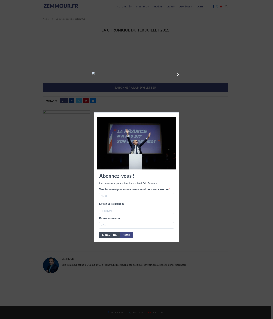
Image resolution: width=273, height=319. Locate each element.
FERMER (126, 235)
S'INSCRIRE (109, 235)
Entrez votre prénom (111, 204)
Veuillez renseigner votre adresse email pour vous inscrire (134, 189)
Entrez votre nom (109, 218)
